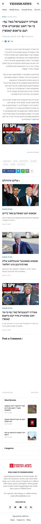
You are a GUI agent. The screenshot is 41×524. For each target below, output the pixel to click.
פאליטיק (13, 164)
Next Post (34, 392)
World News (14, 10)
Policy (29, 520)
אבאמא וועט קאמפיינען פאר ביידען (19, 213)
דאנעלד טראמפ (24, 161)
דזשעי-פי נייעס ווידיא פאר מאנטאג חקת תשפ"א (14, 420)
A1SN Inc (25, 516)
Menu (3, 3)
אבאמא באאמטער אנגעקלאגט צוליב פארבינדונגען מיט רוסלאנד (20, 262)
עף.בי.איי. (5, 164)
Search (38, 3)
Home (4, 10)
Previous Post (8, 392)
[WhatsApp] (23, 171)
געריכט (15, 161)
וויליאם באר (33, 161)
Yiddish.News (20, 4)
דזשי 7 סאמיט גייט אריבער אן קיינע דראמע (14, 433)
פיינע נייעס (29, 152)
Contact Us (21, 520)
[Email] (12, 41)
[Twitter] (9, 41)
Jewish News (27, 10)
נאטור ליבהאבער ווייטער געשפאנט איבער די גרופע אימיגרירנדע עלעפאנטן (14, 408)
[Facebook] (5, 41)
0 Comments (28, 36)
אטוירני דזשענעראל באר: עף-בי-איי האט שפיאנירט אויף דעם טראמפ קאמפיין (19, 316)
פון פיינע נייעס (21, 164)
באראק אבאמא (12, 17)
